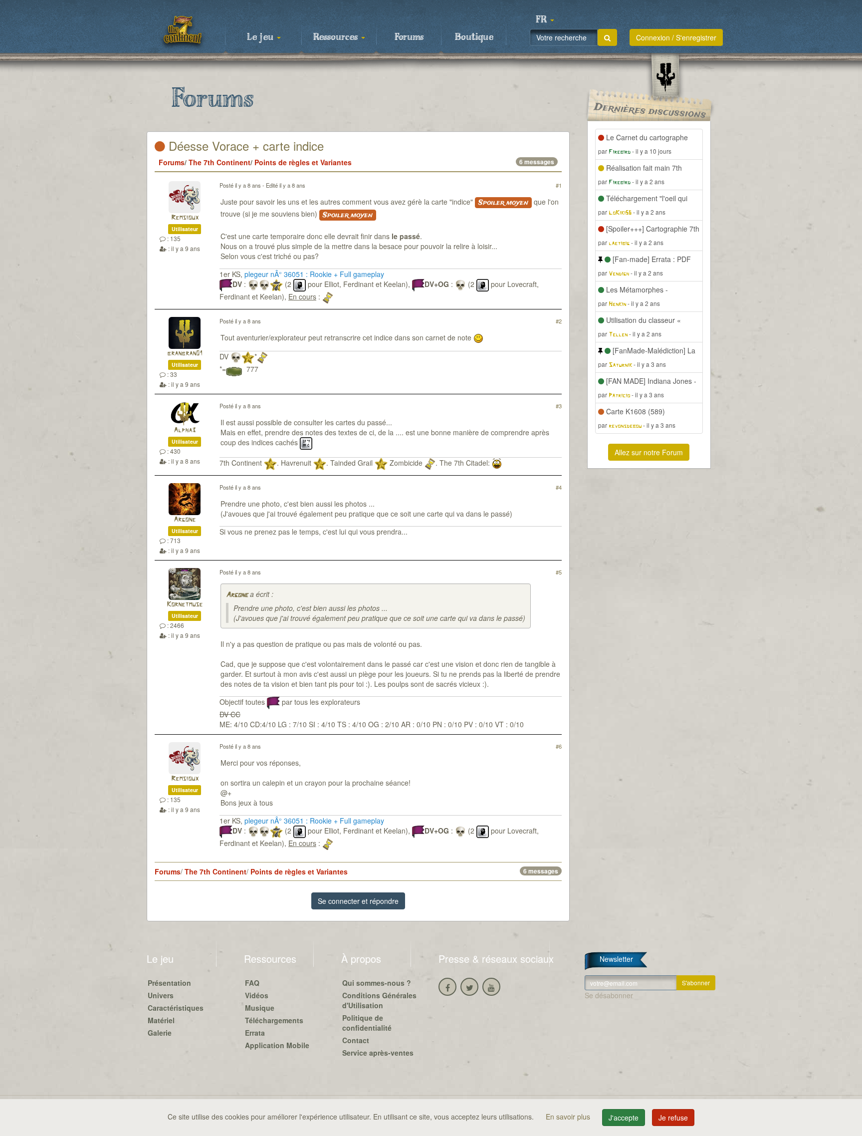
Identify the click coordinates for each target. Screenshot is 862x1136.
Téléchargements (274, 1020)
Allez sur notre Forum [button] (649, 452)
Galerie (160, 1033)
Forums (409, 37)
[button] (545, 19)
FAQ (252, 983)
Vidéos (256, 995)
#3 (559, 406)
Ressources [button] (336, 37)
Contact (355, 1040)
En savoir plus (569, 1117)
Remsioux (185, 218)
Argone (185, 520)
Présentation (169, 983)
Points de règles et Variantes (303, 162)
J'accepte (624, 1118)
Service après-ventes (378, 1053)
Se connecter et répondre (358, 901)
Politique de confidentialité (367, 1023)
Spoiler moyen (503, 203)
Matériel (161, 1020)
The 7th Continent (219, 162)
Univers (161, 995)
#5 (559, 572)
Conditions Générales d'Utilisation (379, 1000)
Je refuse (673, 1118)
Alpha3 (185, 430)
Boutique (474, 37)
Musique (259, 1008)
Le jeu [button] (261, 37)
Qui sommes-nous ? (376, 983)
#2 (559, 321)
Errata (255, 1033)
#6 (559, 746)
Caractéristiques (176, 1008)
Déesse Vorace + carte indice (244, 145)
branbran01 (184, 353)
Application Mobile (277, 1045)
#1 (559, 185)
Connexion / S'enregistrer (676, 37)
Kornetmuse (185, 604)
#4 (559, 487)
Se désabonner (609, 995)
